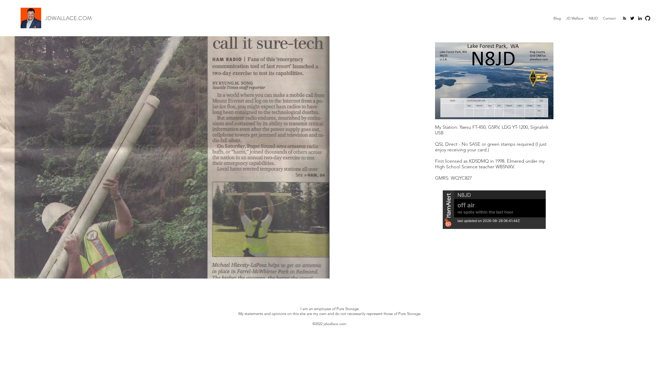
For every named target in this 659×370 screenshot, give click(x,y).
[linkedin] (640, 18)
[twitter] (632, 18)
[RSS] (624, 18)
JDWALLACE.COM (68, 18)
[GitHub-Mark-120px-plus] (647, 18)
